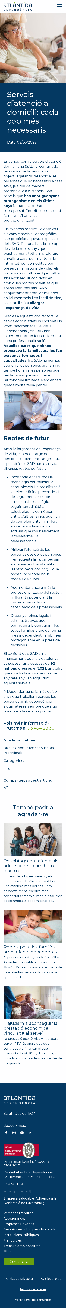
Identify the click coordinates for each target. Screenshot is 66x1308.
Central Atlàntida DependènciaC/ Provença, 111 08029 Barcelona (29, 1174)
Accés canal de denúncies (33, 1299)
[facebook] (6, 1132)
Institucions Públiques (21, 1235)
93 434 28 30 (14, 1184)
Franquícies (13, 1240)
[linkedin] (30, 1132)
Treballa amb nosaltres (22, 1246)
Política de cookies (33, 1289)
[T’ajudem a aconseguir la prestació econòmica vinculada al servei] (33, 1002)
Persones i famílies (18, 1213)
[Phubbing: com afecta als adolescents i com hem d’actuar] (33, 839)
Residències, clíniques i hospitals (29, 1229)
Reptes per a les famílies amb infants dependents (30, 949)
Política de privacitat (19, 1278)
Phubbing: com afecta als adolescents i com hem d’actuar (31, 865)
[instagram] (14, 1132)
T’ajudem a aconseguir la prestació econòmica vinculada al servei (31, 1028)
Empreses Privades (19, 1224)
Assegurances (15, 1218)
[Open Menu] (59, 6)
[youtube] (22, 1132)
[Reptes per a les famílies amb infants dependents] (33, 926)
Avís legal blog (51, 1278)
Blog (7, 768)
